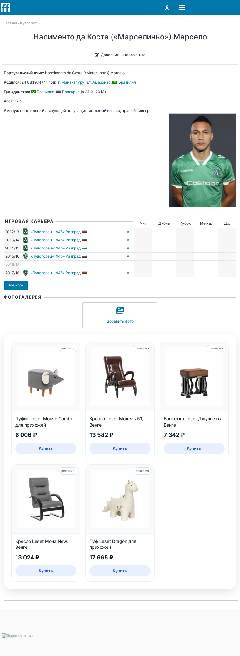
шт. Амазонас (98, 82)
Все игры (16, 285)
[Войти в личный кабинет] (167, 7)
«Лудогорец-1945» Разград (55, 231)
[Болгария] (85, 231)
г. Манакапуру (71, 82)
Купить (46, 448)
